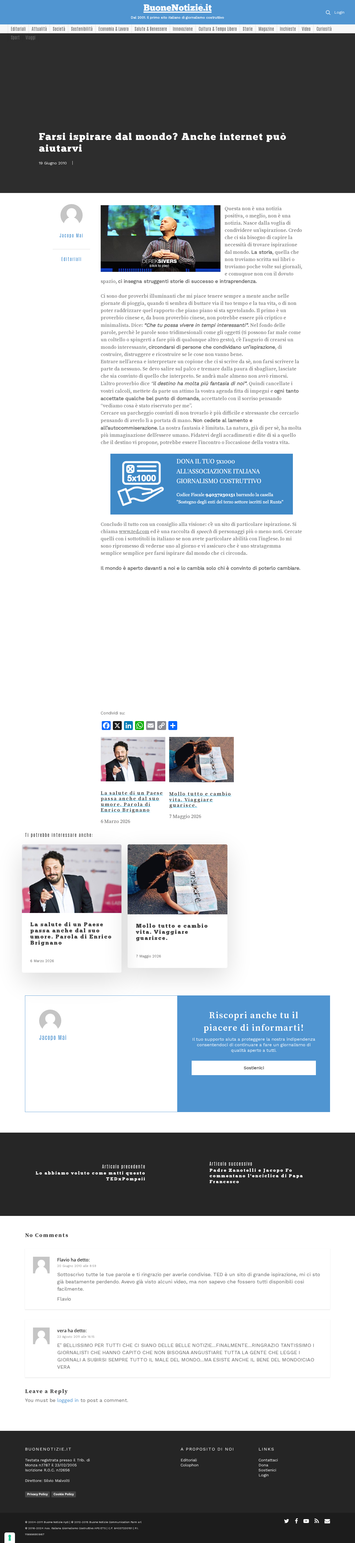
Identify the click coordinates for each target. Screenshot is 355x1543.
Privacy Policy (37, 1494)
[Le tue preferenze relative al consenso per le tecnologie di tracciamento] (9, 1537)
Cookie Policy (64, 1494)
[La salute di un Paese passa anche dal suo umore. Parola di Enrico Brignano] (133, 787)
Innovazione (183, 28)
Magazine (266, 28)
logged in (68, 1400)
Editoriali (18, 28)
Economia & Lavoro (113, 28)
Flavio (63, 1260)
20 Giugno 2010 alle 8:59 (76, 1266)
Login (339, 12)
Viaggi (31, 37)
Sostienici (254, 1067)
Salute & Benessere (151, 28)
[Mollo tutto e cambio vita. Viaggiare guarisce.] (201, 787)
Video (306, 28)
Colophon (190, 1465)
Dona (263, 1465)
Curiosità (324, 28)
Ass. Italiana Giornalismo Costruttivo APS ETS (75, 1528)
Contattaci (268, 1460)
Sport (15, 37)
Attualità (39, 28)
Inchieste (288, 28)
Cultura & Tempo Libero (218, 28)
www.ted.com (134, 531)
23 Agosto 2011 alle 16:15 (76, 1337)
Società (59, 28)
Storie (248, 28)
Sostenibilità (82, 28)
